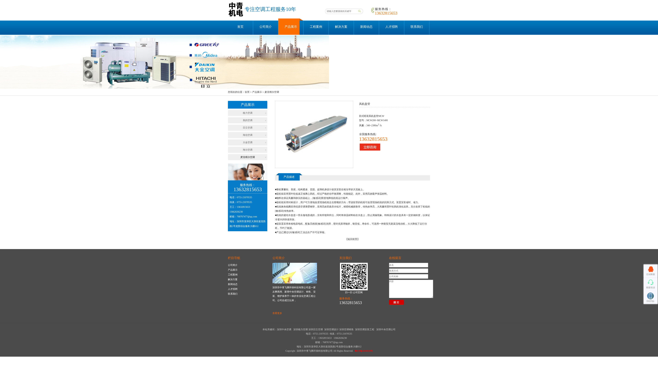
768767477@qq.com (247, 216)
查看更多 (277, 313)
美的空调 (247, 120)
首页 (240, 26)
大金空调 (247, 142)
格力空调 (247, 113)
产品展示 (291, 26)
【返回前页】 (352, 239)
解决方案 (341, 26)
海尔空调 (247, 150)
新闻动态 (366, 26)
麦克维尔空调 (247, 157)
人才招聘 (391, 26)
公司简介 (265, 26)
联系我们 (417, 26)
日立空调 (247, 127)
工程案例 (316, 26)
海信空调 (247, 135)
